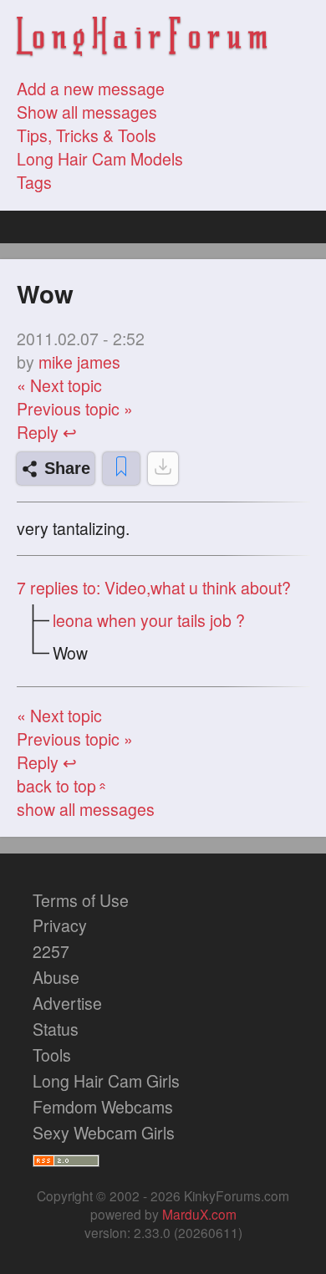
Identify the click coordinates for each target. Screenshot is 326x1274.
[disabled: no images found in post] (163, 468)
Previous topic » (75, 408)
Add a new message (91, 88)
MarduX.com (199, 1214)
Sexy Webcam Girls (104, 1132)
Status (56, 1029)
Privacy (60, 925)
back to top (63, 786)
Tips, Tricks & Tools (86, 135)
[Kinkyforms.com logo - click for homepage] (142, 39)
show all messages (86, 809)
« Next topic (59, 385)
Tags (34, 182)
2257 (51, 951)
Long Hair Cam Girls (106, 1081)
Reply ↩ (47, 432)
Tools (52, 1055)
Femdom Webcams (103, 1107)
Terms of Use (81, 900)
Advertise (67, 1003)
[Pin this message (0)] (121, 468)
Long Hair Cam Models (100, 159)
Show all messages (87, 112)
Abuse (56, 977)
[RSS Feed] (66, 1158)
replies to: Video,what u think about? (154, 587)
